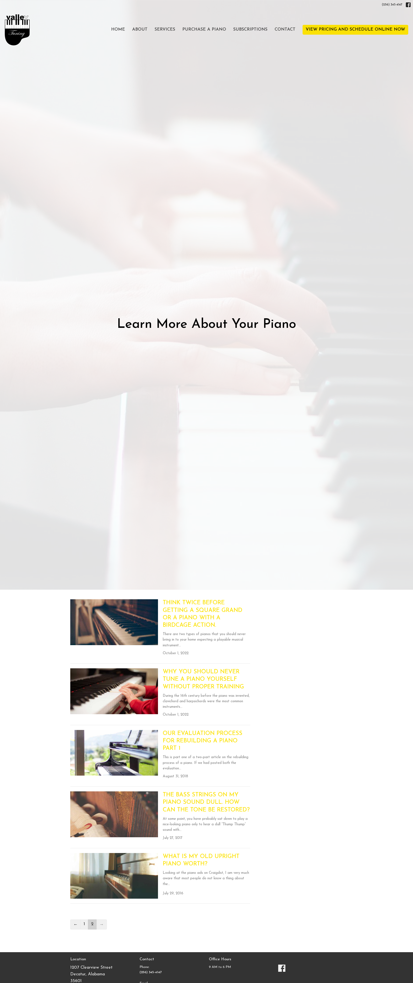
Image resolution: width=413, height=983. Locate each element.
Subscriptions (250, 29)
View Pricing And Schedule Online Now (355, 29)
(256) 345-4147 (392, 4)
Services (165, 29)
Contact (285, 29)
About (139, 29)
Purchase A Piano (204, 29)
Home (118, 29)
